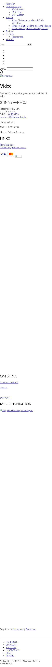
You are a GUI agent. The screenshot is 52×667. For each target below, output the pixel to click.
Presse (3, 387)
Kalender (10, 3)
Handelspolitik (7, 144)
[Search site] (1, 73)
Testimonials (17, 36)
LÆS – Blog (17, 12)
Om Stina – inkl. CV (9, 382)
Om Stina (10, 34)
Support (5, 397)
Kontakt (10, 39)
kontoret (13, 116)
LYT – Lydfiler (18, 14)
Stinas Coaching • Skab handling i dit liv (30, 28)
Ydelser (9, 17)
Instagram (18, 629)
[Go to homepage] (6, 75)
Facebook (31, 629)
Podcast (10, 31)
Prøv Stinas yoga (13, 6)
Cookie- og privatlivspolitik (13, 147)
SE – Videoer (18, 9)
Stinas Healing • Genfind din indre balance (31, 25)
